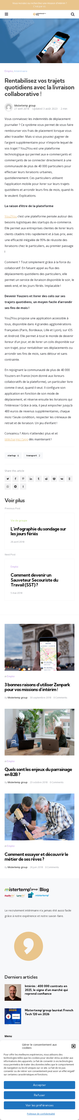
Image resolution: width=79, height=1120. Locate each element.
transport (33, 455)
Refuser (39, 1095)
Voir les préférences (40, 1105)
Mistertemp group (25, 105)
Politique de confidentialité (41, 1113)
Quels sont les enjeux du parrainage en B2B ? (38, 772)
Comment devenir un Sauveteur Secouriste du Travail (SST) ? (34, 580)
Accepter (39, 1085)
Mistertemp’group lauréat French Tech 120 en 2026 (49, 1012)
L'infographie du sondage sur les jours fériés (38, 531)
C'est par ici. (39, 6)
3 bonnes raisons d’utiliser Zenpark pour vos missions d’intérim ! (37, 687)
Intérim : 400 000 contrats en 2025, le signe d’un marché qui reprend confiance (46, 990)
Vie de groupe (19, 520)
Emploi (9, 71)
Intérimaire (20, 71)
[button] (73, 1046)
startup (13, 455)
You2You (11, 216)
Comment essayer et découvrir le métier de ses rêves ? (36, 856)
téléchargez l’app (16, 439)
